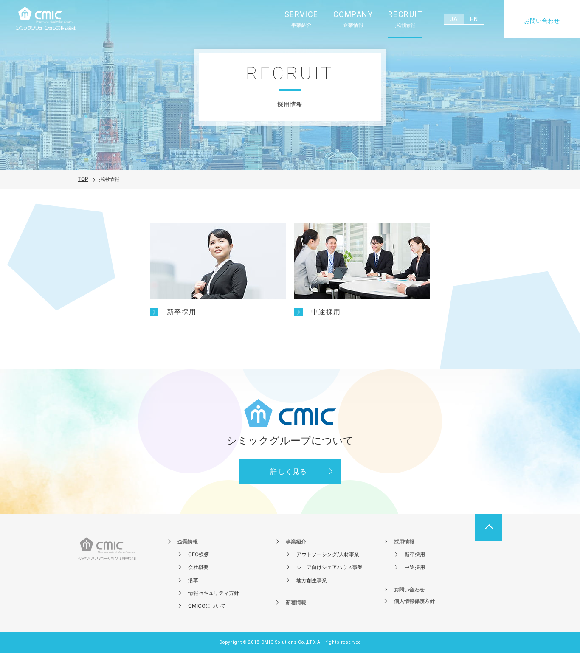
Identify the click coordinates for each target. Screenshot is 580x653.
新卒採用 (415, 554)
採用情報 (404, 541)
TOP (83, 179)
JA (454, 19)
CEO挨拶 (198, 554)
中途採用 (415, 567)
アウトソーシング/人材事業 (327, 554)
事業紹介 (296, 541)
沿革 (193, 580)
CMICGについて (207, 605)
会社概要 (198, 567)
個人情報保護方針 (414, 601)
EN (474, 19)
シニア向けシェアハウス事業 (329, 567)
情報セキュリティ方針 (213, 593)
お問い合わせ (542, 20)
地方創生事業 (311, 580)
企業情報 (187, 541)
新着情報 (296, 602)
